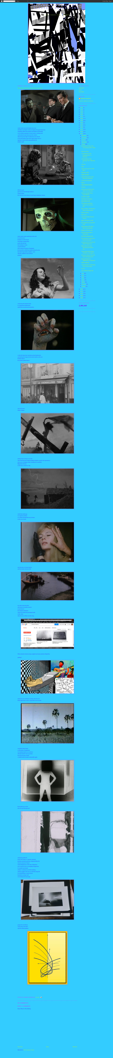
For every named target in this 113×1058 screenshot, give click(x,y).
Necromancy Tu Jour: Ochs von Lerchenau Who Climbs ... (88, 147)
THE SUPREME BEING (86, 185)
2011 (82, 291)
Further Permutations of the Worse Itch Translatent (87, 177)
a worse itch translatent (86, 180)
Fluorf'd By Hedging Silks (87, 236)
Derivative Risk (85, 151)
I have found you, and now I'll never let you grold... (88, 239)
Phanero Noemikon (85, 98)
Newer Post (20, 1046)
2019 (82, 120)
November (84, 137)
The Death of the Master (86, 199)
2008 (82, 297)
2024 (82, 112)
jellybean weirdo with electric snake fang (56, 6)
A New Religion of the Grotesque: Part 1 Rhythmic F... (88, 160)
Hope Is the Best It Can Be (87, 220)
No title (83, 268)
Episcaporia (84, 214)
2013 (82, 133)
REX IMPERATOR (85, 201)
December (84, 135)
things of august (85, 212)
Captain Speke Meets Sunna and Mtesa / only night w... (88, 252)
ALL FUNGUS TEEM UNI (87, 270)
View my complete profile (86, 101)
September (84, 142)
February (84, 284)
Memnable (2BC (85, 172)
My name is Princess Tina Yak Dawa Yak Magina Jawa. (88, 255)
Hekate (83, 182)
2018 (82, 123)
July (83, 273)
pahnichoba (81, 88)
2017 (82, 125)
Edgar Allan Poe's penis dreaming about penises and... (87, 247)
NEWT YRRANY (85, 262)
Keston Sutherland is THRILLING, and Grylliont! (88, 259)
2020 (82, 118)
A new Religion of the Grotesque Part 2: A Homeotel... (86, 155)
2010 (82, 293)
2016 (82, 127)
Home (47, 1046)
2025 (82, 110)
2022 (82, 114)
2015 (82, 129)
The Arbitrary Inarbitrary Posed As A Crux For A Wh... (87, 204)
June (83, 275)
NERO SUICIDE (85, 174)
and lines (83, 164)
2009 (82, 295)
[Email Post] (41, 997)
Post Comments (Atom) (29, 1050)
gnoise (80, 90)
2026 (82, 107)
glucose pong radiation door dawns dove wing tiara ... (87, 190)
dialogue (83, 187)
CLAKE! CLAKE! (85, 196)
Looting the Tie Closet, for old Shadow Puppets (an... (88, 242)
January (84, 286)
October (84, 140)
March (83, 282)
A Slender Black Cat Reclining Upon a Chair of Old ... (88, 265)
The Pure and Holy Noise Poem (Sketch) (87, 193)
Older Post (75, 1046)
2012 (82, 289)
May (83, 277)
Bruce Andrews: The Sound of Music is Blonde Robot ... (88, 209)
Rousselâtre (81, 91)
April (83, 280)
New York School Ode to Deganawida (86, 233)
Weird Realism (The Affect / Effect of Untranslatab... (87, 227)
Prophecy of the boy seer (86, 230)
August (83, 144)
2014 (82, 131)
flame (82, 166)
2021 (82, 116)
